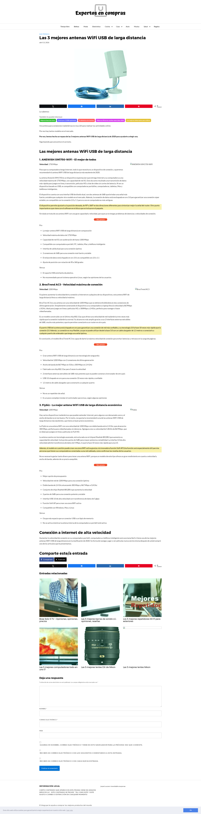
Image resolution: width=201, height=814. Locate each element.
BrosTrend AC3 (51, 284)
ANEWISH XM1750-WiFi (57, 159)
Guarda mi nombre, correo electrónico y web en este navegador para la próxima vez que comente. (91, 745)
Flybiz (46, 405)
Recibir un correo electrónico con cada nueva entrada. (69, 761)
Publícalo (61, 559)
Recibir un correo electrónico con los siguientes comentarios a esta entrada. (81, 753)
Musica (136, 26)
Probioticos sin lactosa (86, 120)
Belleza (76, 26)
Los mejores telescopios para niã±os (138, 120)
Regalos (157, 26)
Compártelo (48, 559)
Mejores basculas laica (47, 120)
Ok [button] (191, 810)
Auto (127, 26)
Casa (118, 26)
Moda (86, 26)
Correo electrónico (48, 720)
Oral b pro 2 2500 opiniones (67, 120)
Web (41, 731)
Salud (146, 26)
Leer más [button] (69, 810)
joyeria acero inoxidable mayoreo (113, 786)
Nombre (43, 709)
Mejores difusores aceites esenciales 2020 (110, 120)
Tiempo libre (64, 26)
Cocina (107, 26)
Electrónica (96, 26)
